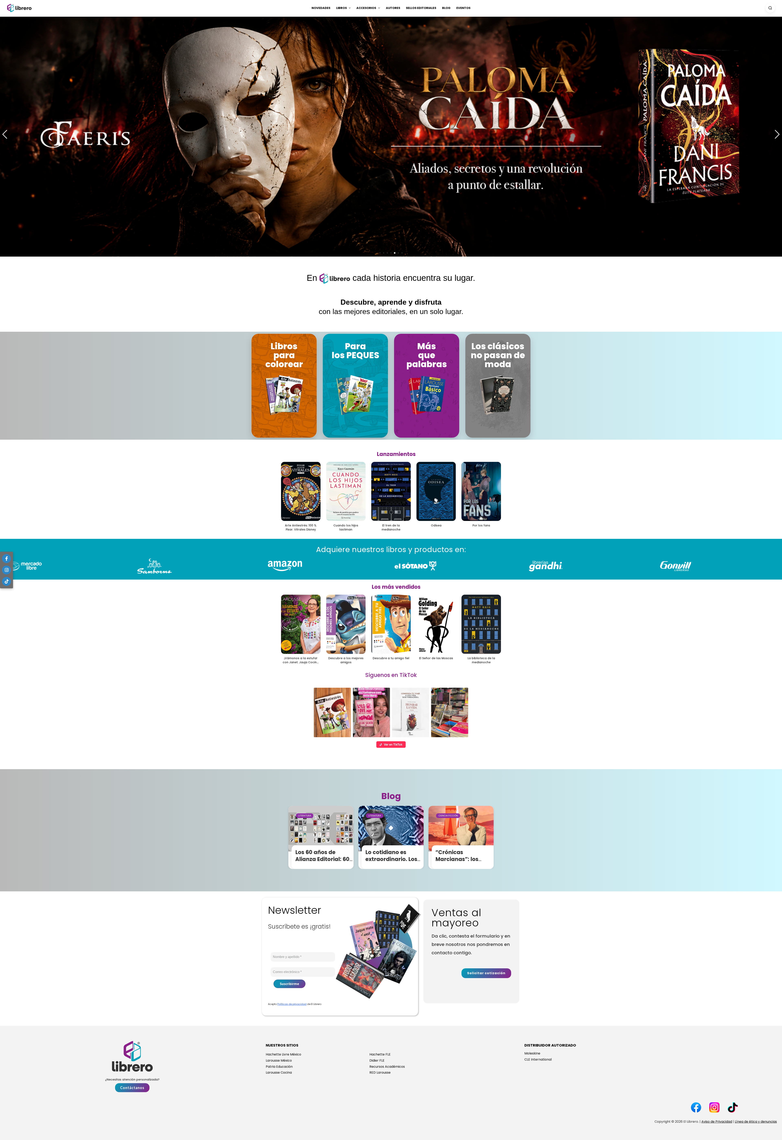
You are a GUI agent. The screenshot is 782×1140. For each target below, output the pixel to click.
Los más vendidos (396, 587)
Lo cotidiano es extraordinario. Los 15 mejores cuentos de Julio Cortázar (391, 862)
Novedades (321, 8)
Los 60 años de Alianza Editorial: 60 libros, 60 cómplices (323, 859)
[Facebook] (6, 558)
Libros (341, 8)
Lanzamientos (396, 454)
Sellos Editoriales (421, 8)
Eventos (463, 8)
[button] (349, 8)
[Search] (770, 8)
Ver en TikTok (393, 744)
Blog (446, 8)
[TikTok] (6, 581)
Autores (393, 8)
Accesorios (366, 8)
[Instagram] (6, 570)
